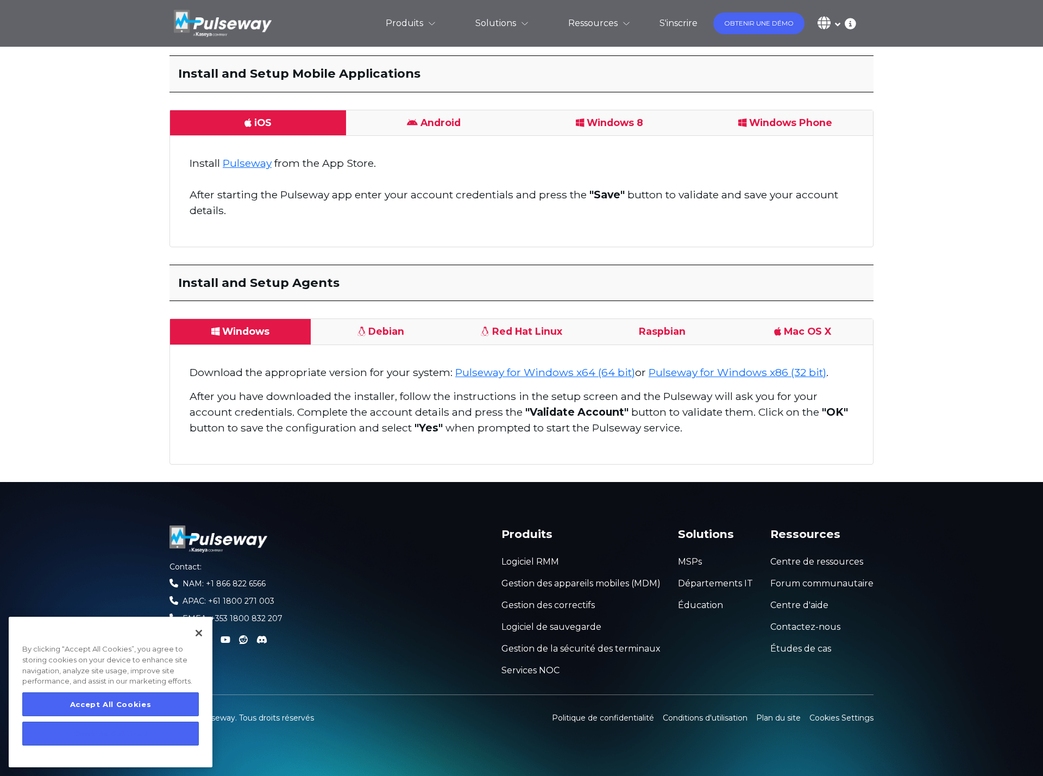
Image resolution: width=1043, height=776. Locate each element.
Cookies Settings (841, 717)
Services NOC (530, 670)
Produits (404, 23)
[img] (848, 22)
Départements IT (715, 583)
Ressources (593, 23)
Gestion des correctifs (548, 605)
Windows (245, 331)
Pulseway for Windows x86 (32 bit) (737, 372)
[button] (759, 23)
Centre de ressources (816, 561)
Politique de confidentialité (603, 718)
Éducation (700, 605)
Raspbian (662, 331)
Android (440, 122)
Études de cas (800, 648)
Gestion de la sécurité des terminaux (581, 648)
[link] (223, 23)
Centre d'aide (799, 605)
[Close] (199, 633)
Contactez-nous (805, 627)
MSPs (690, 561)
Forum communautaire (822, 583)
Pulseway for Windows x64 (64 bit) (545, 372)
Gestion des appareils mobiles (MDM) (581, 583)
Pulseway (247, 163)
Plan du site (778, 718)
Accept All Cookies (111, 704)
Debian (386, 331)
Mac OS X (807, 331)
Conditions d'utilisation (705, 718)
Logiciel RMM (530, 561)
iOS (263, 122)
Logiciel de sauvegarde (551, 627)
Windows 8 (615, 122)
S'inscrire (678, 23)
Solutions (495, 23)
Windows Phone (790, 122)
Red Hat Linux (527, 331)
